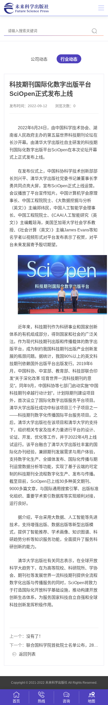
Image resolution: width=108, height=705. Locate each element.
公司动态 (39, 59)
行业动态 (69, 59)
